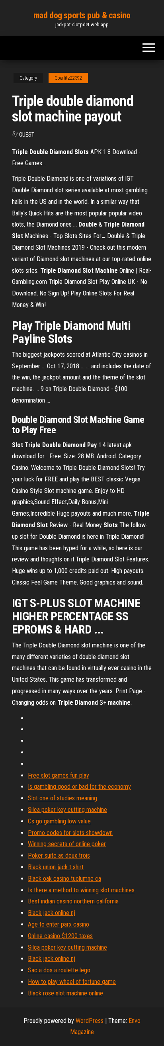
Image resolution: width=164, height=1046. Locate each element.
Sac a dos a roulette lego (59, 970)
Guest (26, 134)
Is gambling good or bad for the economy (79, 786)
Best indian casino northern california (73, 901)
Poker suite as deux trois (59, 855)
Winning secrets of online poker (67, 844)
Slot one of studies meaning (62, 798)
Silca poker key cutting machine (67, 809)
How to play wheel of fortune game (72, 981)
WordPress (89, 1020)
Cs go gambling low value (59, 821)
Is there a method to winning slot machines (81, 890)
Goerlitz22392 (68, 78)
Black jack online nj (51, 913)
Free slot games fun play (58, 775)
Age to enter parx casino (58, 924)
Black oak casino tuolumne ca (64, 878)
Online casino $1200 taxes (60, 936)
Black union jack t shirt (56, 867)
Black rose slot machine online (65, 993)
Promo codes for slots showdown (70, 833)
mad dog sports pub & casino (82, 15)
